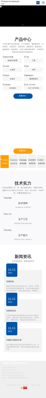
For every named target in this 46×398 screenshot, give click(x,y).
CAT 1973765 (33, 88)
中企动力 (33, 387)
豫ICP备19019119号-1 (14, 387)
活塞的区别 (11, 311)
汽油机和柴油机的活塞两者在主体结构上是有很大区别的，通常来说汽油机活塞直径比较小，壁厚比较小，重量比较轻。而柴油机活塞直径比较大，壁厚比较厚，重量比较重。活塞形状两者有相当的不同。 (22, 319)
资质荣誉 (32, 163)
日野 (33, 70)
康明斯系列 (33, 79)
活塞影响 (10, 281)
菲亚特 (12, 79)
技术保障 (23, 203)
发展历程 (41, 163)
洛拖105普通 (12, 60)
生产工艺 (23, 219)
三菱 (33, 60)
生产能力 (23, 235)
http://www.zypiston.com (15, 375)
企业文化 (13, 163)
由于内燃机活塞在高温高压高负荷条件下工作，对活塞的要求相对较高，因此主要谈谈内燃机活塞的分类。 (22, 347)
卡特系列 (12, 88)
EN (38, 2)
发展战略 (23, 163)
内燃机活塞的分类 (14, 340)
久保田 (12, 70)
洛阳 (38, 387)
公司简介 (4, 163)
